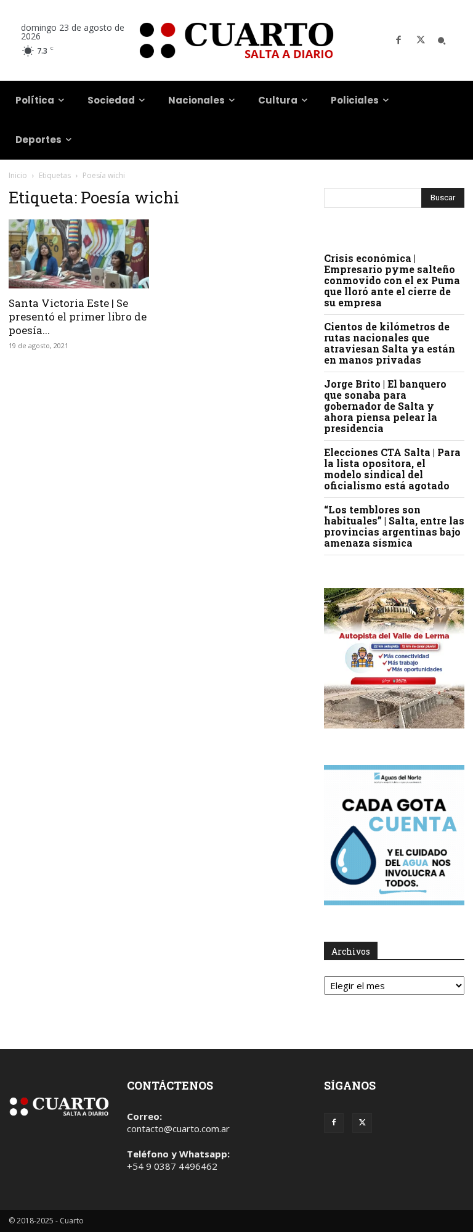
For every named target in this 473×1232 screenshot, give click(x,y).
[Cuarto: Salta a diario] (236, 40)
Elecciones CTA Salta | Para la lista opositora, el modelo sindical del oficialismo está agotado (392, 469)
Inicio (18, 175)
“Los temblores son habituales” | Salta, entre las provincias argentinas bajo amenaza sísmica (394, 526)
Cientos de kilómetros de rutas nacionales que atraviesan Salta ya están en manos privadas (389, 343)
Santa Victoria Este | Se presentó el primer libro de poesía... (78, 316)
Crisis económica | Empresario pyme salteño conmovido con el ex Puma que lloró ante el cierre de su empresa (392, 280)
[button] (441, 40)
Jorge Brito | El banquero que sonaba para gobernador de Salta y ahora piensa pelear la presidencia (385, 405)
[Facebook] (398, 41)
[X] (421, 41)
